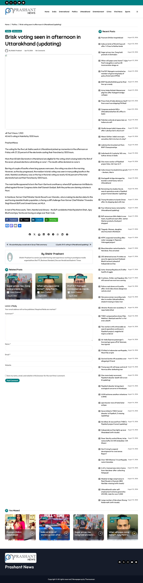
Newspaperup (77, 579)
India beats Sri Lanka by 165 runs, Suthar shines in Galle (113, 154)
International (64, 12)
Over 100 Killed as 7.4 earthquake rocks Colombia (114, 461)
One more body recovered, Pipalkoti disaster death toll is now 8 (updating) (114, 377)
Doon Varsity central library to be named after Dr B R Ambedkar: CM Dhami (114, 440)
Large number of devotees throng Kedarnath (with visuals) (114, 501)
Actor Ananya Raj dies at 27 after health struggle (114, 271)
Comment (9, 314)
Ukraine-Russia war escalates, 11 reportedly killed (113, 309)
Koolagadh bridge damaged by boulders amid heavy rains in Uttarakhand (113, 180)
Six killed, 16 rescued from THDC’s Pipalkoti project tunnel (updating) (114, 423)
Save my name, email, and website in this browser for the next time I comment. (36, 376)
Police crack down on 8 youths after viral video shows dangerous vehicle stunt (114, 288)
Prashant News (19, 566)
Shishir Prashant (54, 253)
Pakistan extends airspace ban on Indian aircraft (114, 121)
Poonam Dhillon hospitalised (112, 38)
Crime (109, 12)
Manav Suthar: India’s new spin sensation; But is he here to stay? (113, 137)
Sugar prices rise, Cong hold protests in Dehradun (18, 288)
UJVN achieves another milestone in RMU (114, 395)
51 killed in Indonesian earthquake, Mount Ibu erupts (114, 351)
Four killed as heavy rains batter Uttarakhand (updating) (113, 209)
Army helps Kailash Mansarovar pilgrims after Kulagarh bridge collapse (113, 92)
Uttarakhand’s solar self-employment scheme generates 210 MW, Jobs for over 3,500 (113, 491)
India (54, 12)
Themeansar (90, 579)
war (40, 280)
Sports (127, 12)
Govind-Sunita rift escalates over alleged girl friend (114, 360)
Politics (74, 12)
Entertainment (98, 12)
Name (8, 344)
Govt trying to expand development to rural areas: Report (111, 451)
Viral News (118, 12)
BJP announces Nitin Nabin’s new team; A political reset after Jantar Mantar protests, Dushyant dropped (114, 219)
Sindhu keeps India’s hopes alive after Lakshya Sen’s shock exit (113, 129)
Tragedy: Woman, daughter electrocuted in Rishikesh (111, 230)
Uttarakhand (85, 12)
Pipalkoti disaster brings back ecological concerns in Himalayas (114, 387)
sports (45, 518)
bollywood (12, 518)
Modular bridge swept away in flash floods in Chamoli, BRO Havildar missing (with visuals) (112, 481)
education (72, 277)
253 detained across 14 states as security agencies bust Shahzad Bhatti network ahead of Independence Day (113, 260)
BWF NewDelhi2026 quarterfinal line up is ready (113, 83)
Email (7, 354)
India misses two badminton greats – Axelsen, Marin (114, 171)
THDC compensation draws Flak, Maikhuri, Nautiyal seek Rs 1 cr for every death (114, 318)
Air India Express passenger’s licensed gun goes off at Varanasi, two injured (114, 342)
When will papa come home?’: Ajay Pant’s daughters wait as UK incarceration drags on (48, 290)
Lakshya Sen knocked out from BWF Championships (112, 146)
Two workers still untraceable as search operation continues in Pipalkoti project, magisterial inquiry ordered (113, 330)
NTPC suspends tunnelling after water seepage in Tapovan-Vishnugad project (113, 240)
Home (47, 12)
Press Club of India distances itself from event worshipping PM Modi (114, 102)
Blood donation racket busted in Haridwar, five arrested (113, 249)
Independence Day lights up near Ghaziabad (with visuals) (113, 431)
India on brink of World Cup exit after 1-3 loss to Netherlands (113, 45)
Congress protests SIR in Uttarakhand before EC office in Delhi (113, 111)
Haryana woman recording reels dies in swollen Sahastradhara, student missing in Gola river (113, 299)
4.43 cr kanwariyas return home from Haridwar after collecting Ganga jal (113, 470)
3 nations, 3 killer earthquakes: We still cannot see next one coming (114, 279)
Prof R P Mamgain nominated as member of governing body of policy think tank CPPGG (113, 73)
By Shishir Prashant (15, 50)
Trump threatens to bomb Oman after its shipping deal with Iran (113, 201)
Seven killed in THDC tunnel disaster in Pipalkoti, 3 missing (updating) (112, 413)
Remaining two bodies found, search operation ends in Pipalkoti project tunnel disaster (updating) (114, 191)
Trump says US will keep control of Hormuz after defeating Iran (114, 368)
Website (8, 365)
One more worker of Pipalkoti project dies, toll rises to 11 (112, 163)
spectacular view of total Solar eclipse (112, 404)
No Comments (40, 50)
